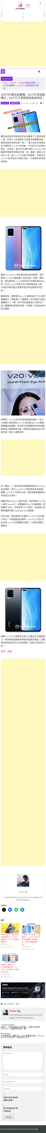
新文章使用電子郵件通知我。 (10, 1109)
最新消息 (15, 103)
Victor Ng (26, 103)
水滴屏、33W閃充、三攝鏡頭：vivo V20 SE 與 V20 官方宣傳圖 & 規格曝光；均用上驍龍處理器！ (31, 939)
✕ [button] (40, 3)
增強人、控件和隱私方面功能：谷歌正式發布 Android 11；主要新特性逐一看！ (20, 1028)
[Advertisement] (23, 43)
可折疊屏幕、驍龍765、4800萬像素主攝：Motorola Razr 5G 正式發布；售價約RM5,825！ (22, 1036)
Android (13, 83)
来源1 (3, 651)
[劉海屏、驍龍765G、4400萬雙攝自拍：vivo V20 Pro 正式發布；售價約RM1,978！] (10, 958)
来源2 (10, 651)
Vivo (17, 1004)
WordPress (14, 1129)
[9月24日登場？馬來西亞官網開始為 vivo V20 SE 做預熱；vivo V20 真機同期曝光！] (10, 928)
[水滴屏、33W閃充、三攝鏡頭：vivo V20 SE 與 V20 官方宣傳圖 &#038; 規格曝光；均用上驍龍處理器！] (31, 928)
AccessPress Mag (31, 1129)
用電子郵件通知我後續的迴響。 (10, 1098)
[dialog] (23, 11)
